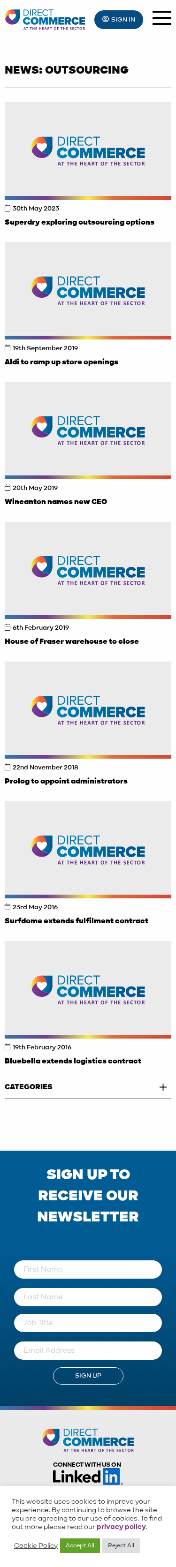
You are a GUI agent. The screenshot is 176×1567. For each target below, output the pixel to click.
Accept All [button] (80, 1546)
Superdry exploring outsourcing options (79, 222)
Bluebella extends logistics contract (73, 1061)
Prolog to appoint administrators (66, 781)
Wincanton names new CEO (56, 502)
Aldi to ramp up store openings (61, 362)
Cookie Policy (36, 1546)
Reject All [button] (121, 1546)
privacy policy (121, 1527)
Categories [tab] (29, 1087)
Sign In (123, 19)
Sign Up (88, 1375)
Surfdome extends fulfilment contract (76, 921)
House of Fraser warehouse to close (72, 642)
